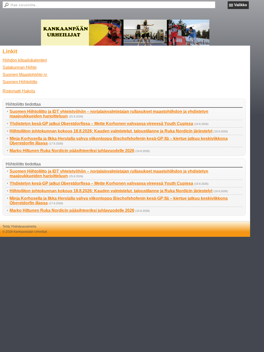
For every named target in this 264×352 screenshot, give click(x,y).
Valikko (240, 5)
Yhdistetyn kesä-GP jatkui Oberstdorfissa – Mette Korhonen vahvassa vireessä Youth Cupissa (101, 123)
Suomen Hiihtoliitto (20, 82)
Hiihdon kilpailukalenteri (25, 60)
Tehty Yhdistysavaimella (19, 226)
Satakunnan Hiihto (20, 67)
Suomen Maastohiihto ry (25, 74)
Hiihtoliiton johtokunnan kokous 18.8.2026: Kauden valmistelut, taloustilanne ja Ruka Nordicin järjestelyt (111, 131)
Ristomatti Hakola (19, 91)
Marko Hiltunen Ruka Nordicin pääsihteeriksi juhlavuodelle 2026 (72, 150)
